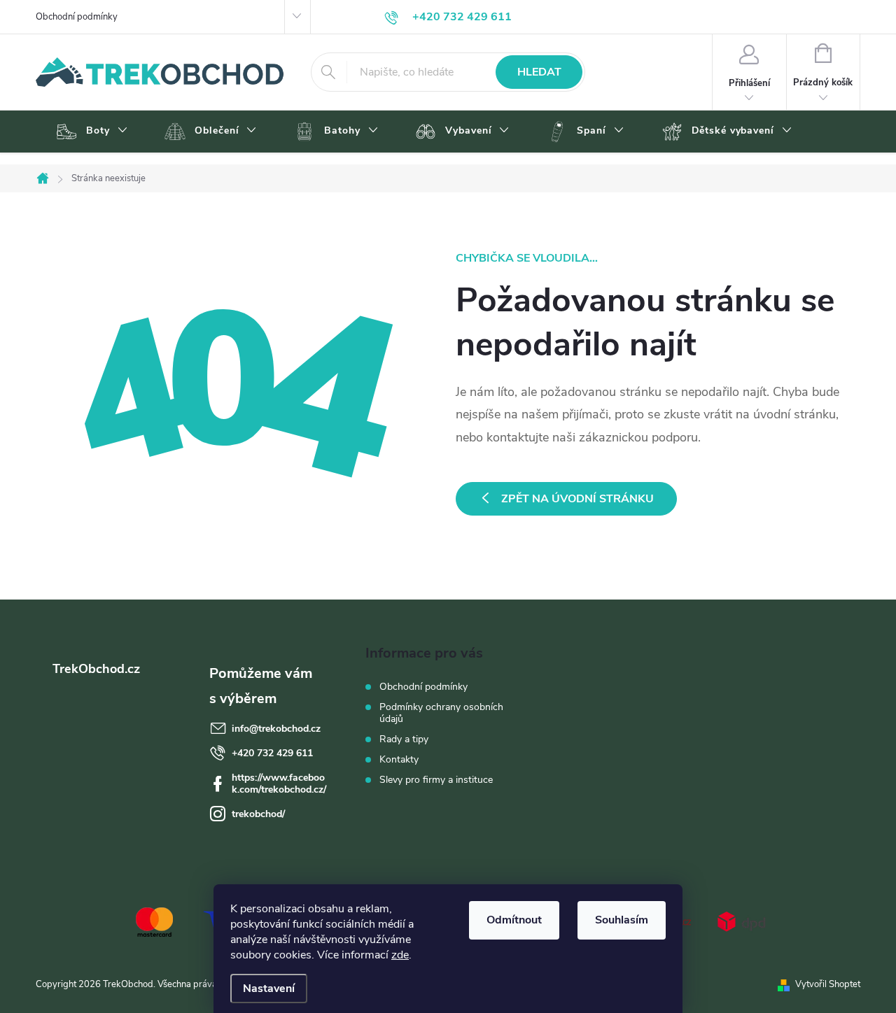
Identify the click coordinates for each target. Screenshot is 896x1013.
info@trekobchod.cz (276, 728)
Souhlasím (621, 920)
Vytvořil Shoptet (827, 984)
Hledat (539, 72)
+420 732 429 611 (272, 753)
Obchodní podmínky (77, 16)
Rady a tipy (403, 739)
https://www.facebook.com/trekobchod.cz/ (279, 783)
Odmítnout (514, 920)
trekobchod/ (258, 814)
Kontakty (399, 759)
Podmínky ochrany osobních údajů (441, 712)
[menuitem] (90, 132)
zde (400, 955)
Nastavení (269, 988)
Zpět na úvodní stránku (577, 498)
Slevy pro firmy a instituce (436, 779)
